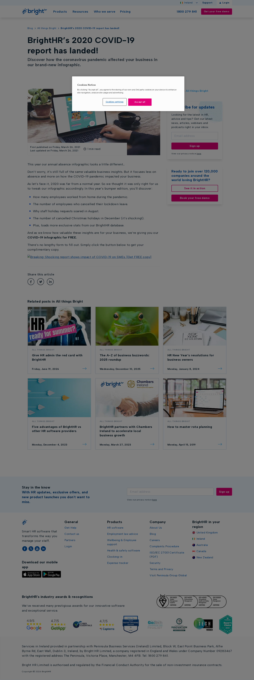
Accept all (139, 102)
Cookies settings (115, 102)
